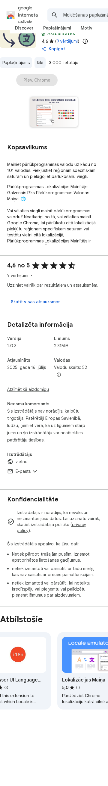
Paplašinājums (16, 62)
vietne (21, 461)
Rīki (40, 62)
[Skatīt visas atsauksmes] (35, 302)
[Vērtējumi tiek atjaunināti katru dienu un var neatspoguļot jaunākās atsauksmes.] (85, 41)
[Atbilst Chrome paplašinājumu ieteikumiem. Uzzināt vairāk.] (43, 34)
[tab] (24, 28)
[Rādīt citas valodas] (58, 375)
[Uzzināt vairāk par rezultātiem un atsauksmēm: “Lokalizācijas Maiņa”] (78, 687)
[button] (54, 112)
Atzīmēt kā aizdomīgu (28, 389)
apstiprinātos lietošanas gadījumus (46, 560)
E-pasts (23, 471)
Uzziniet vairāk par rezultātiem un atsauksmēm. (52, 285)
